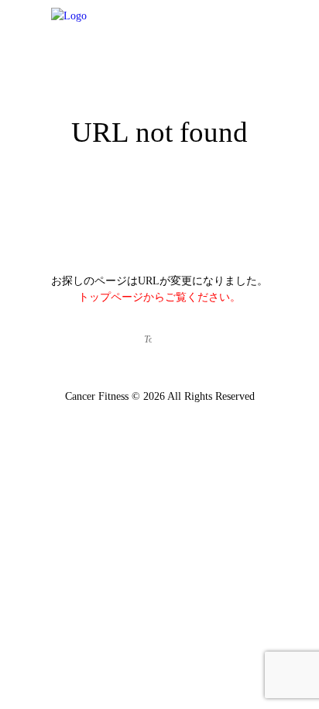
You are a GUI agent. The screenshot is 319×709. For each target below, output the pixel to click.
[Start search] (173, 340)
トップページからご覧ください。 (159, 297)
